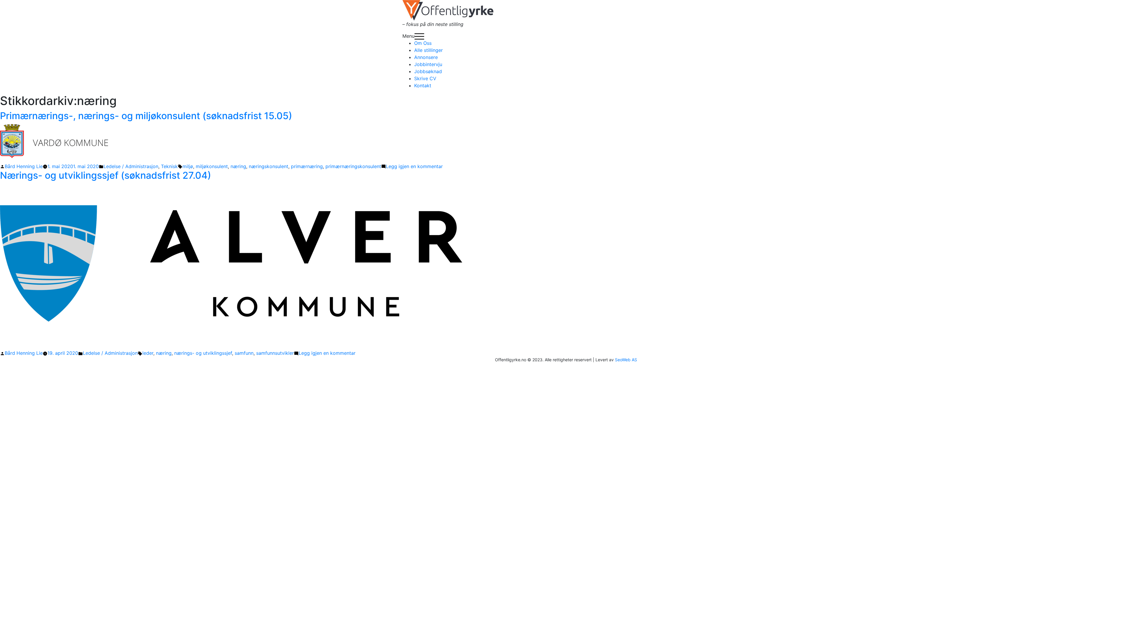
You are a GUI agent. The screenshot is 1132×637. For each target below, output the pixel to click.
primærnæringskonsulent (353, 166)
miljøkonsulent (212, 166)
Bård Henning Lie (24, 166)
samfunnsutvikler (275, 353)
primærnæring (307, 166)
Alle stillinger (428, 50)
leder (147, 353)
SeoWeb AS (626, 359)
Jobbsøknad (428, 71)
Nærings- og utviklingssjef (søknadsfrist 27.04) (105, 175)
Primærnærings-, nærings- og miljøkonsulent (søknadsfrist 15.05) (146, 116)
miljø (187, 166)
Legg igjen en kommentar (414, 166)
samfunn (244, 353)
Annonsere (426, 57)
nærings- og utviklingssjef (203, 353)
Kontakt (422, 85)
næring (238, 166)
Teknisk (169, 166)
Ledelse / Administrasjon (130, 166)
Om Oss (423, 43)
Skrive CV (425, 78)
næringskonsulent (268, 166)
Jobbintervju (428, 64)
